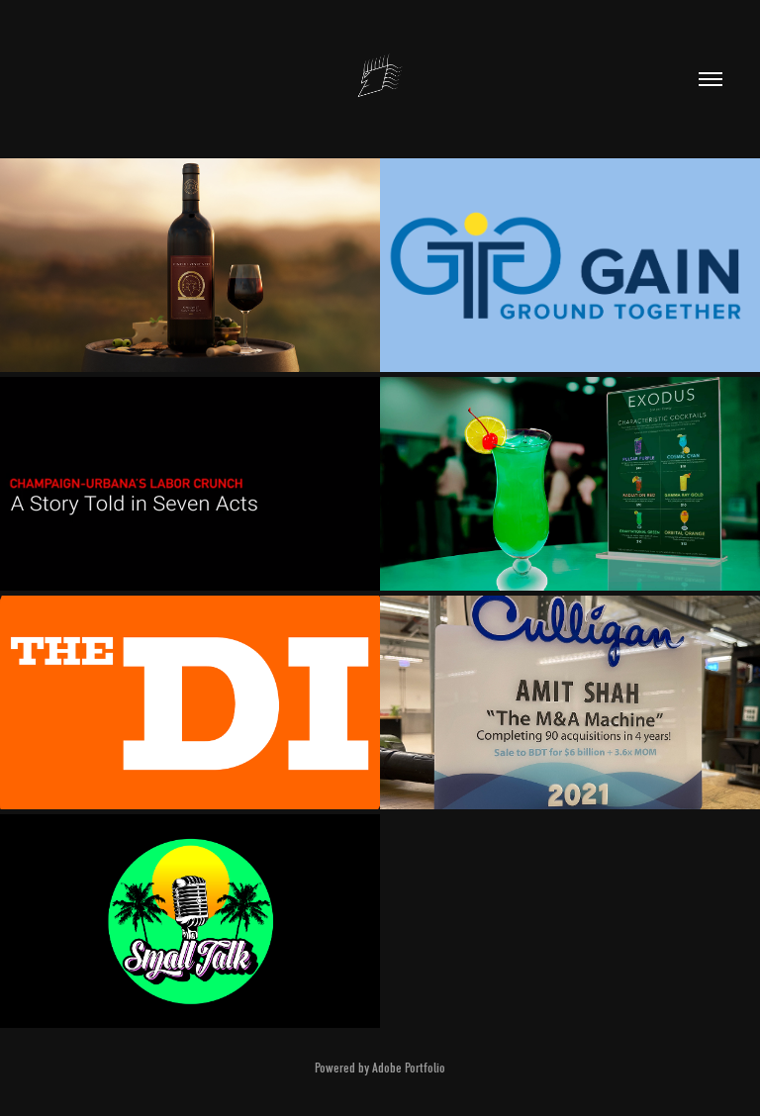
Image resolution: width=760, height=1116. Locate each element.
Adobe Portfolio (408, 1068)
